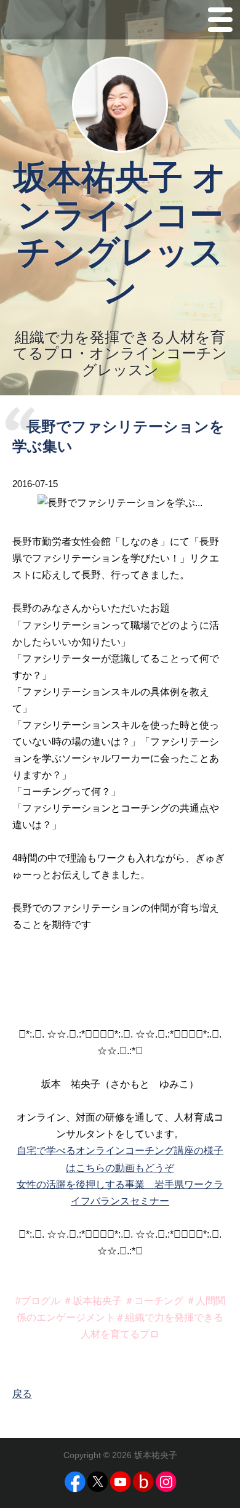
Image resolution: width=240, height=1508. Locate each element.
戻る (22, 1394)
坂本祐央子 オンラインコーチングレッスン (120, 233)
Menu (220, 22)
